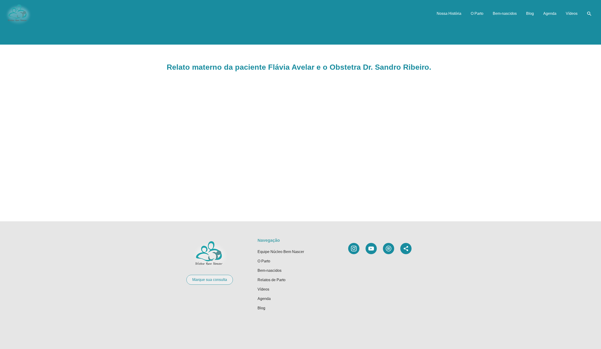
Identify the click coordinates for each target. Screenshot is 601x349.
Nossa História (449, 13)
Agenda (549, 13)
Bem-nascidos (505, 13)
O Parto (477, 13)
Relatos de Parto (271, 280)
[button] (589, 13)
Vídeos (572, 13)
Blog (530, 13)
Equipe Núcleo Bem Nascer (281, 252)
